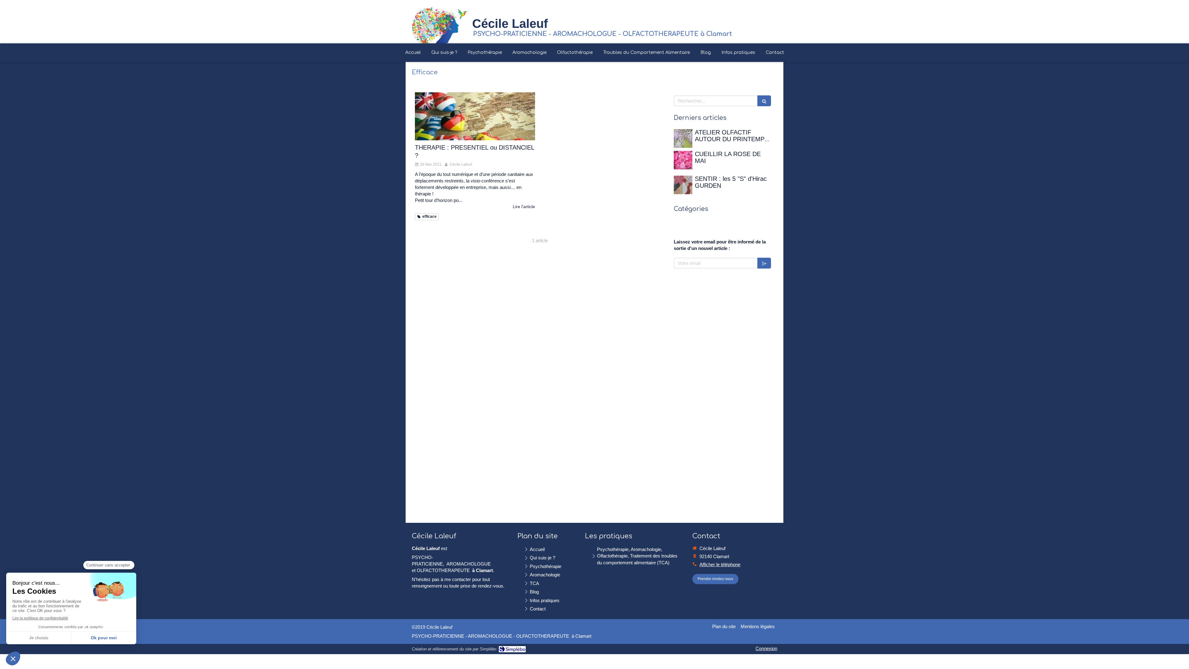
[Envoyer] (764, 263)
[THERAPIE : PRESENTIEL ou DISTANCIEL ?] (475, 116)
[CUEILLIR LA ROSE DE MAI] (683, 160)
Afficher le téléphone (719, 564)
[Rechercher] (764, 100)
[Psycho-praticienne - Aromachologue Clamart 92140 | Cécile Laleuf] (440, 24)
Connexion (766, 648)
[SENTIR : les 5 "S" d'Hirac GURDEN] (683, 185)
